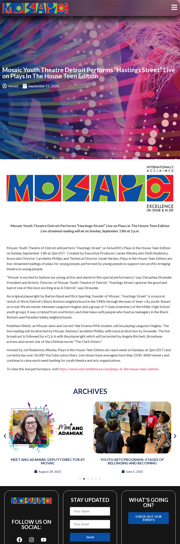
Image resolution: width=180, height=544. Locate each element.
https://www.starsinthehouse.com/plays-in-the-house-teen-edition (108, 369)
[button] (5, 436)
